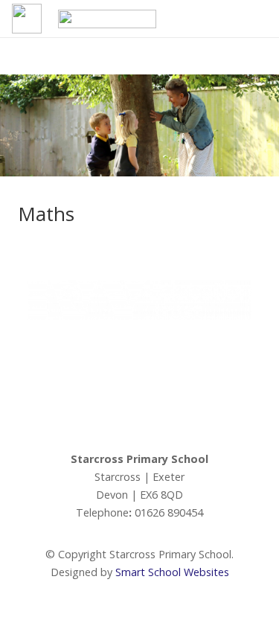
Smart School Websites (172, 572)
